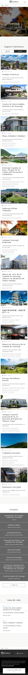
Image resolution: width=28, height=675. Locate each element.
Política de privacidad (7, 666)
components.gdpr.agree (14, 670)
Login (25, 2)
